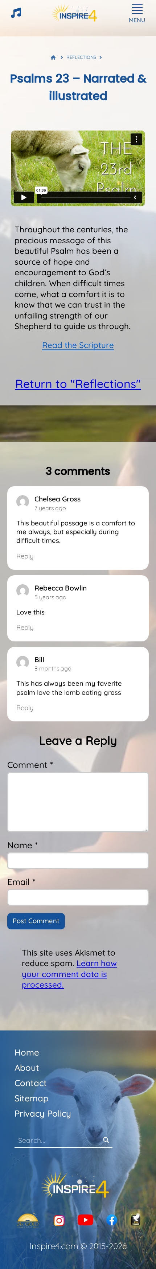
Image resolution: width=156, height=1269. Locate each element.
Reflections (81, 57)
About (27, 1067)
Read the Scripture (78, 345)
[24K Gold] (28, 1220)
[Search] (106, 1140)
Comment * (30, 764)
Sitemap (32, 1098)
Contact (31, 1082)
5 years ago (50, 597)
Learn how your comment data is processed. (69, 974)
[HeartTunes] (16, 15)
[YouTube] (85, 1220)
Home (27, 1052)
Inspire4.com (53, 1245)
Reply (24, 556)
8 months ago (52, 668)
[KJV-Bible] (135, 1220)
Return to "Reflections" (78, 383)
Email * (21, 881)
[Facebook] (111, 1220)
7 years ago (50, 508)
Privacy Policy (43, 1113)
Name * (22, 845)
